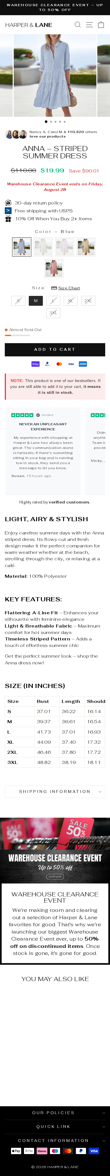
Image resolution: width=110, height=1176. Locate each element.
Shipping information (55, 791)
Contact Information (53, 1140)
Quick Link (53, 1126)
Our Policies (53, 1112)
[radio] (21, 247)
